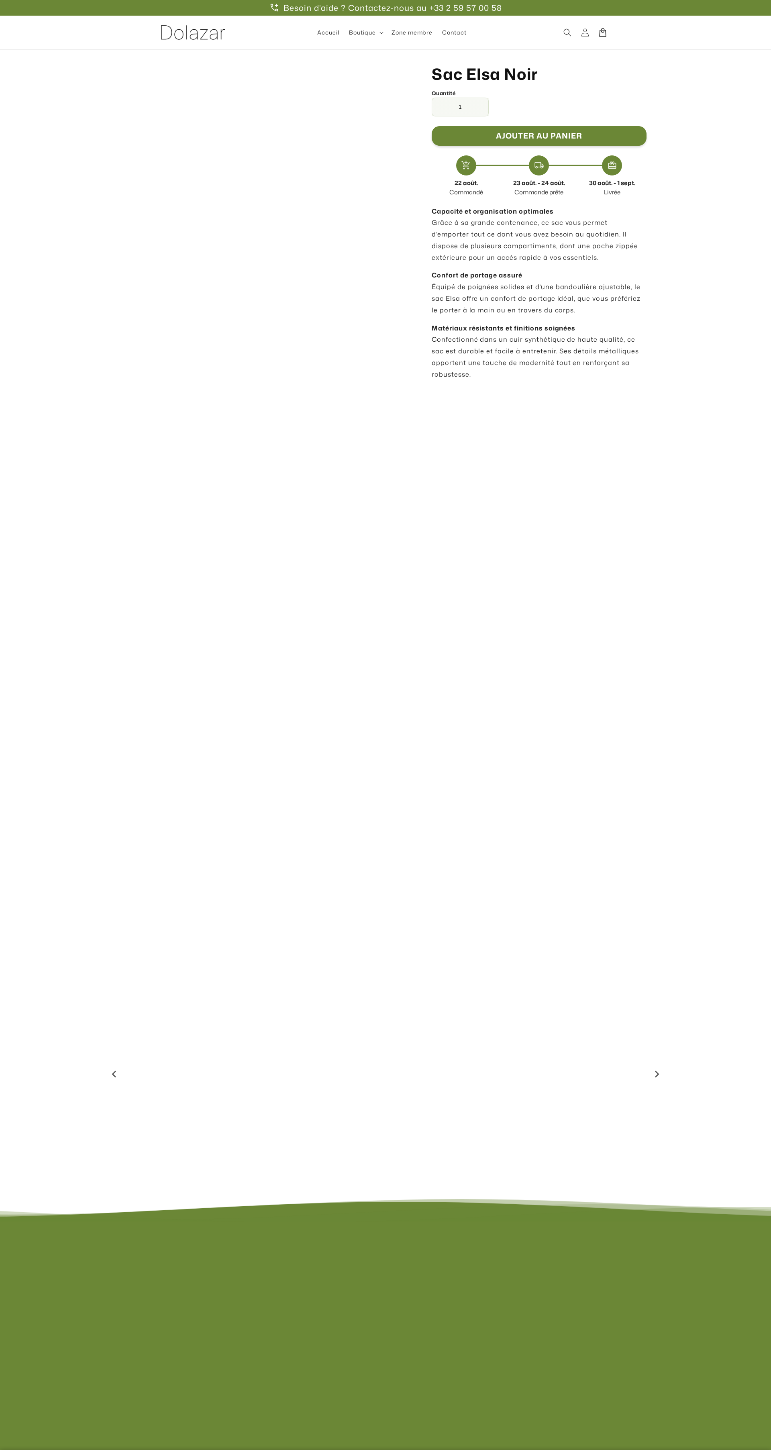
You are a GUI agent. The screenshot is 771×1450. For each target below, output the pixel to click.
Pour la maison (200, 892)
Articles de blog (282, 1330)
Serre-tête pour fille (312, 1126)
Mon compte (277, 1287)
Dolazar (395, 1409)
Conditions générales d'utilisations (445, 1315)
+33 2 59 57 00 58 (465, 7)
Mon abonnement (285, 1315)
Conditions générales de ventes (440, 1287)
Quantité (443, 93)
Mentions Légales (419, 1259)
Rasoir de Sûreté (566, 1126)
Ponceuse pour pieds (185, 1126)
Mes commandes (284, 1301)
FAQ (265, 1273)
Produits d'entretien (559, 892)
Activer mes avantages (250, 580)
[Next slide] (657, 1074)
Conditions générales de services (443, 1301)
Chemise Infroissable (439, 1126)
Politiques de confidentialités (436, 1273)
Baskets (380, 892)
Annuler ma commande (293, 1344)
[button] (365, 32)
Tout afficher (385, 923)
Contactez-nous (282, 1259)
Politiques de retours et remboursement (452, 1330)
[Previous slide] (114, 1074)
